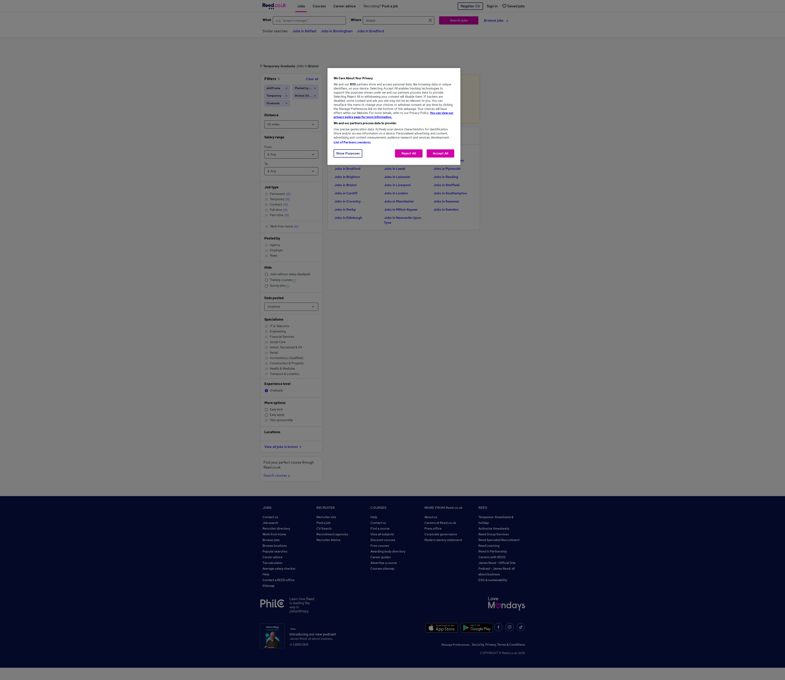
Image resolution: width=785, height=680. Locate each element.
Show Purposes (348, 153)
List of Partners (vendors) (352, 142)
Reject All (408, 153)
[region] (393, 116)
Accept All (440, 153)
